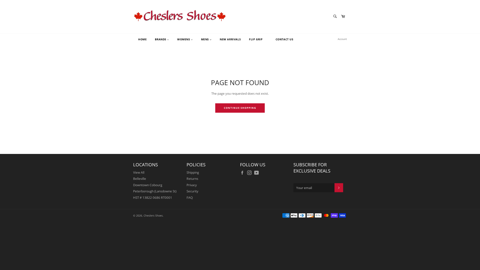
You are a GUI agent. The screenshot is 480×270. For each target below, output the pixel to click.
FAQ (190, 197)
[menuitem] (140, 39)
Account (342, 39)
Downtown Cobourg (147, 185)
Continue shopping (240, 108)
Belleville (139, 178)
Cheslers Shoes (153, 215)
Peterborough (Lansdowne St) (154, 191)
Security (192, 191)
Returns (192, 178)
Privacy (192, 185)
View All (138, 172)
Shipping (193, 172)
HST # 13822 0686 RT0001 (152, 197)
